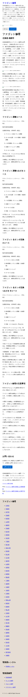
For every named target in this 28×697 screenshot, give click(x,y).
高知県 (7, 629)
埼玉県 (7, 538)
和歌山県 (8, 600)
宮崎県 (7, 649)
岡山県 (7, 610)
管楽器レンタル (10, 666)
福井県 (7, 561)
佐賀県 (7, 636)
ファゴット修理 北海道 (7, 483)
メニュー (12, 29)
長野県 (7, 567)
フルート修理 (9, 684)
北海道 (7, 505)
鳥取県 (7, 603)
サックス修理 (9, 680)
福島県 (7, 525)
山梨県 (7, 564)
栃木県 (7, 531)
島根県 (7, 606)
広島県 (7, 613)
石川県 (7, 558)
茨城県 (7, 528)
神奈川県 (8, 548)
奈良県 (7, 597)
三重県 (7, 580)
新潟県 (7, 551)
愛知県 (7, 577)
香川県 (7, 623)
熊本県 (7, 642)
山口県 (7, 616)
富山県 (7, 554)
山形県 (7, 522)
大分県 (7, 645)
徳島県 (7, 619)
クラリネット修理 (11, 687)
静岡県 (7, 574)
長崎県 (7, 639)
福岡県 (7, 632)
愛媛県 (7, 626)
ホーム (5, 29)
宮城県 (7, 515)
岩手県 (7, 512)
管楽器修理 (9, 677)
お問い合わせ (7, 467)
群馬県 (7, 535)
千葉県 (7, 541)
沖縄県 (7, 655)
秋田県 (7, 518)
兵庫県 (7, 593)
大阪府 (7, 590)
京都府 (7, 587)
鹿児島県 (8, 652)
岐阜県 (7, 571)
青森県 (7, 509)
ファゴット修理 (9, 3)
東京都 (7, 544)
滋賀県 (7, 584)
